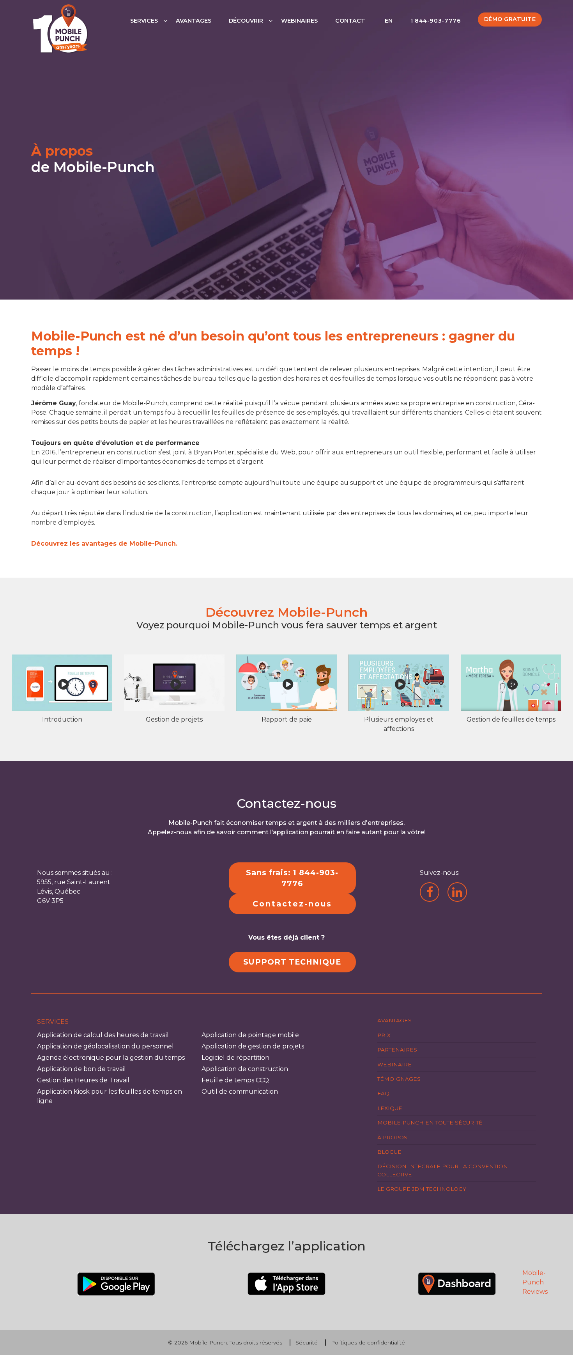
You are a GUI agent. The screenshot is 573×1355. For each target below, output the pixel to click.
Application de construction (245, 1069)
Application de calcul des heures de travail (103, 1035)
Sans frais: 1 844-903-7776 (292, 878)
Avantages (193, 20)
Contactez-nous (292, 903)
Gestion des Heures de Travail (83, 1080)
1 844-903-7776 (435, 20)
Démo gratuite (510, 19)
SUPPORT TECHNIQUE (292, 962)
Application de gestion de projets (253, 1046)
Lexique (389, 1108)
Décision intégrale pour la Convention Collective (442, 1170)
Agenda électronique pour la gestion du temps (111, 1057)
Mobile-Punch (208, 1342)
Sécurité (306, 1342)
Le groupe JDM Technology (421, 1189)
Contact (350, 20)
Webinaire (394, 1064)
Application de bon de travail (81, 1069)
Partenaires (397, 1049)
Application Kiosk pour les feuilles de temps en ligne (109, 1096)
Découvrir (246, 20)
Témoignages (399, 1079)
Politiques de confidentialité (368, 1342)
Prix (384, 1035)
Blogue (389, 1152)
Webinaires (299, 20)
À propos (392, 1137)
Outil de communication (240, 1091)
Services (144, 20)
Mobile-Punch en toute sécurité (430, 1122)
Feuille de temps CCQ (235, 1080)
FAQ (383, 1093)
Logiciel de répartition (235, 1057)
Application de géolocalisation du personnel (105, 1046)
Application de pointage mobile (250, 1035)
